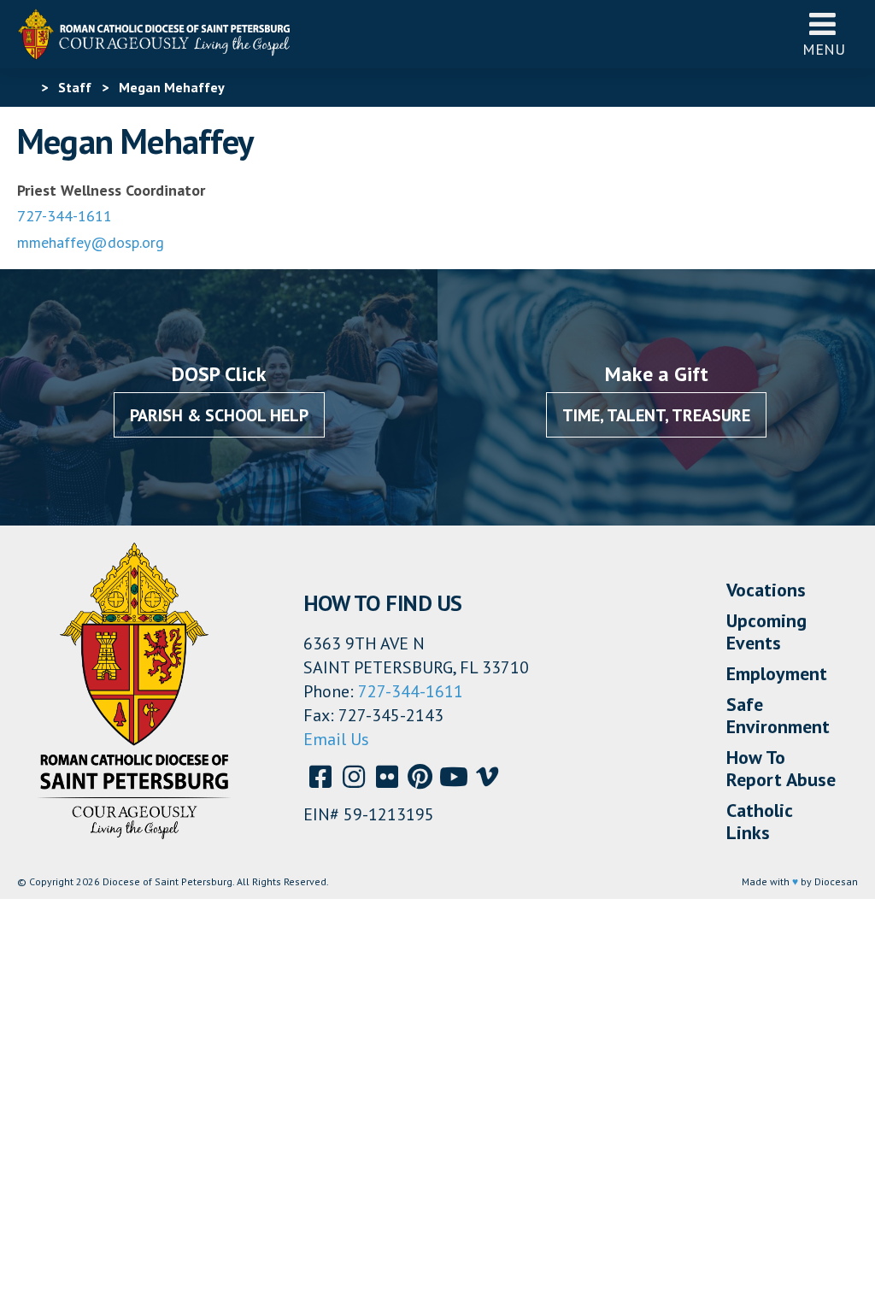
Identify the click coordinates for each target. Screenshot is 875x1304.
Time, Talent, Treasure (656, 415)
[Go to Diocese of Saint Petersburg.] (24, 87)
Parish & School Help (219, 415)
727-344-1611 (64, 216)
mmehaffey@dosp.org (90, 242)
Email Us (336, 739)
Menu (823, 49)
